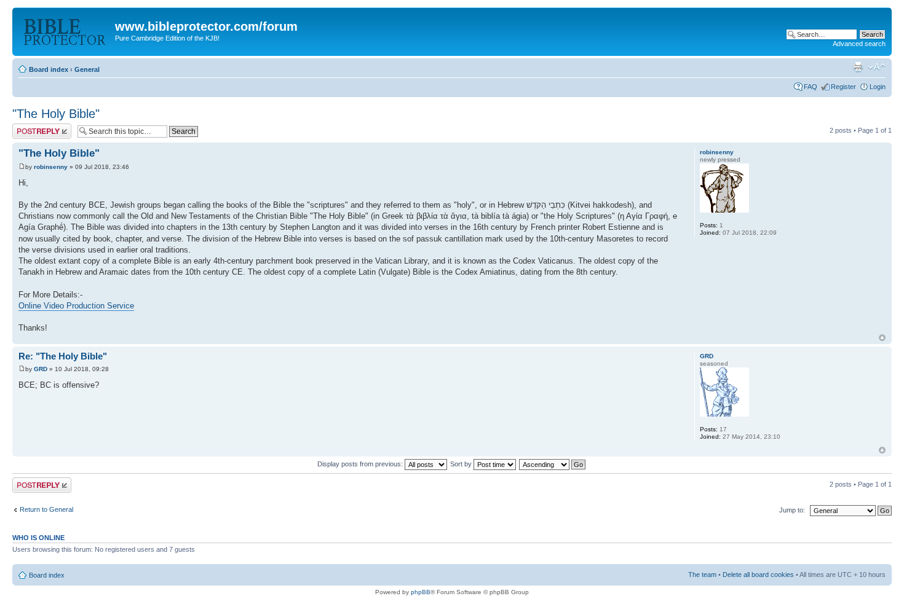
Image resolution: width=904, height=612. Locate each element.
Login (878, 86)
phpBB (420, 592)
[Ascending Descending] (553, 464)
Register (843, 86)
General (87, 69)
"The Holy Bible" (56, 113)
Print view (858, 67)
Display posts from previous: (361, 464)
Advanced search (859, 43)
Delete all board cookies (758, 574)
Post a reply (30, 127)
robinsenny (51, 166)
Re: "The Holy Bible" (62, 356)
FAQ (810, 86)
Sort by (462, 464)
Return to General (46, 509)
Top (882, 337)
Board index (48, 69)
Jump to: (792, 510)
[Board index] (65, 30)
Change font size (877, 67)
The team (702, 574)
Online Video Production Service (76, 305)
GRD (40, 369)
